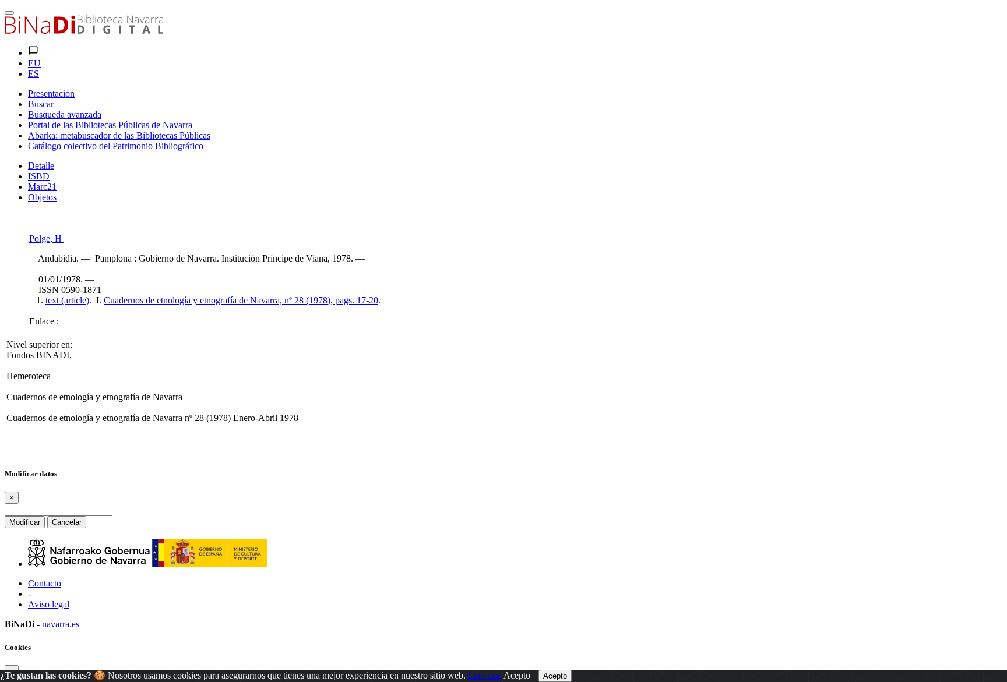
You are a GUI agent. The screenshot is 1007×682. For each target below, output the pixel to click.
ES (33, 74)
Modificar (24, 522)
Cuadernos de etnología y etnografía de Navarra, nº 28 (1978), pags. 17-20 (241, 300)
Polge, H (46, 238)
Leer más (485, 675)
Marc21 (42, 187)
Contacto (44, 583)
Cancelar (67, 522)
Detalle (41, 166)
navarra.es (60, 624)
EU (34, 63)
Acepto (517, 675)
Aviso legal (48, 604)
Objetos (42, 197)
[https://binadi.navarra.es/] (84, 31)
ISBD (39, 176)
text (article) (67, 300)
